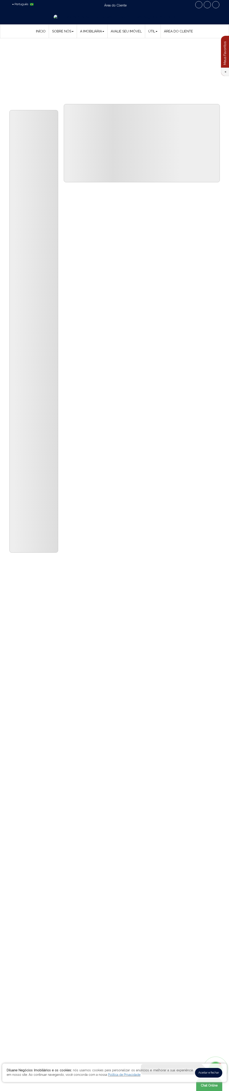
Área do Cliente (178, 31)
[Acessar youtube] (207, 4)
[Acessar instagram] (215, 4)
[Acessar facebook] (198, 4)
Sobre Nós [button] (61, 31)
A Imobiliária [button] (91, 31)
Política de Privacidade (124, 1074)
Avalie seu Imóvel (126, 31)
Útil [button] (151, 31)
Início (41, 31)
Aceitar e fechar (208, 1072)
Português (21, 4)
